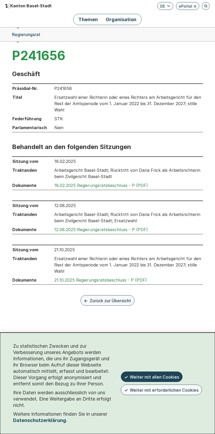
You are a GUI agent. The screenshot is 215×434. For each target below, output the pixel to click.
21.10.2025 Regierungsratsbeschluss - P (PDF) (100, 280)
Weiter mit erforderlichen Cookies (164, 390)
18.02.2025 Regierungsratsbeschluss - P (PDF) (101, 185)
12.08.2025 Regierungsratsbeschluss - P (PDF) (101, 229)
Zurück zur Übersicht (110, 300)
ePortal (187, 7)
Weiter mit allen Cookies (154, 377)
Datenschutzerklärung (39, 420)
